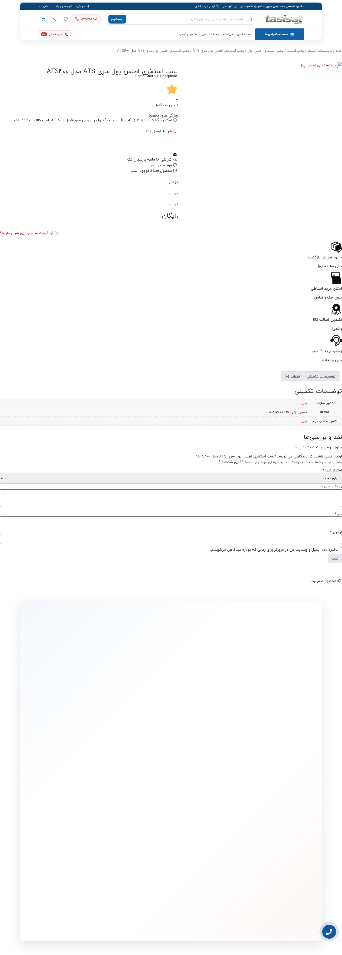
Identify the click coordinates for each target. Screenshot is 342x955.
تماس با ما (43, 6)
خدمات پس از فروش (144, 830)
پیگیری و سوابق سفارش (142, 816)
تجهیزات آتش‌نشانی (202, 837)
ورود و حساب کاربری (145, 802)
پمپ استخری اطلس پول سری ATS (218, 51)
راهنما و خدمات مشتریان (141, 778)
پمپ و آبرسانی (205, 802)
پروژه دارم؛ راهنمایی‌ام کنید (220, 724)
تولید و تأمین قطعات (85, 815)
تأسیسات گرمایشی (202, 795)
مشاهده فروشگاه (145, 795)
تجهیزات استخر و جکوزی (200, 809)
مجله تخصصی (210, 34)
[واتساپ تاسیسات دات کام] (95, 927)
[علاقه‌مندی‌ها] (65, 19)
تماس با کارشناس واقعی (267, 724)
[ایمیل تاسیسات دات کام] (85, 927)
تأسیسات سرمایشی (187, 787)
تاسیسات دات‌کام (87, 778)
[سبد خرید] (43, 19)
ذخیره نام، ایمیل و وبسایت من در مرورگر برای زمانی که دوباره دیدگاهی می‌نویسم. (274, 549)
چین (304, 403)
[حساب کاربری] (54, 19)
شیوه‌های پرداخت (62, 6)
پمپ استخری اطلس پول (265, 51)
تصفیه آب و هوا (204, 816)
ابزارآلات (208, 823)
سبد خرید (149, 809)
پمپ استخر (295, 51)
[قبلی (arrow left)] (8, 477)
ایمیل (336, 532)
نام (338, 514)
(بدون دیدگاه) (167, 105)
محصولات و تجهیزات (202, 778)
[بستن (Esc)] (5, 5)
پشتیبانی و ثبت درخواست (141, 823)
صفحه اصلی (244, 34)
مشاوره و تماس (188, 34)
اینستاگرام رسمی (87, 829)
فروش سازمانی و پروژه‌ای (83, 801)
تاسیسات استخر (320, 51)
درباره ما (91, 787)
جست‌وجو (117, 19)
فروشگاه (228, 34)
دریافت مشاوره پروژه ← (97, 899)
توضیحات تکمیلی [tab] (321, 376)
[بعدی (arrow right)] (334, 477)
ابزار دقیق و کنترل (203, 830)
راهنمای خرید (82, 6)
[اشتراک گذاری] (15, 5)
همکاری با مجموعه (86, 808)
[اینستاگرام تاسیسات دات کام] (105, 927)
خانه (339, 51)
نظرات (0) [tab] (292, 376)
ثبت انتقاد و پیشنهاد (85, 822)
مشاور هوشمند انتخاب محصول (128, 787)
